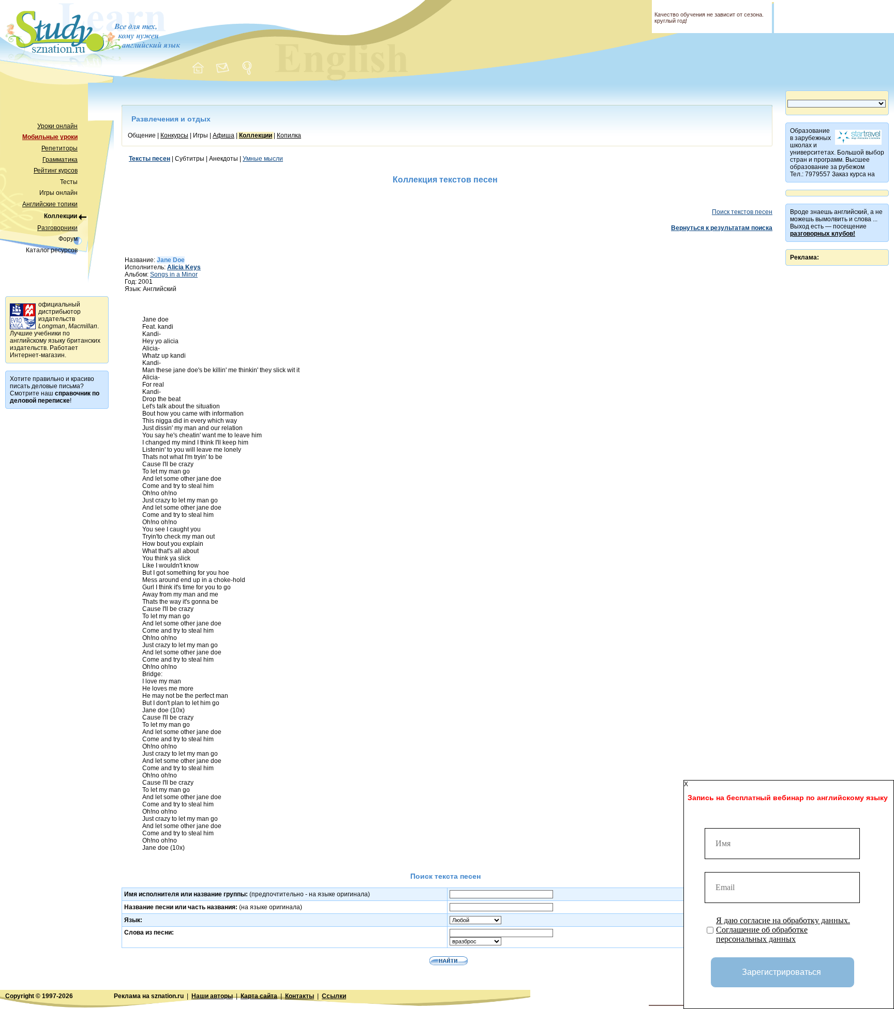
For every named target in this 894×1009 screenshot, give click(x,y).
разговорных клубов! (822, 233)
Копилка (289, 135)
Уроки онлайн (57, 126)
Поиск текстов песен (742, 212)
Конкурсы (174, 135)
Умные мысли (263, 158)
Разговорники (57, 228)
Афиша (223, 135)
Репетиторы (59, 148)
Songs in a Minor (174, 274)
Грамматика (60, 159)
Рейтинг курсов (56, 170)
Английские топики (50, 204)
